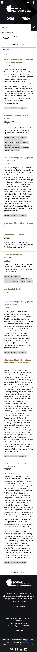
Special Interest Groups (14, 234)
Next (24, 44)
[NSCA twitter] (11, 650)
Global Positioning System (15, 254)
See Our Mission (18, 606)
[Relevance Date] (24, 37)
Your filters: (5, 50)
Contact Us (18, 631)
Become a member (10, 18)
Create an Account (26, 18)
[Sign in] (28, 3)
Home (2, 32)
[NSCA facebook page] (16, 650)
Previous (16, 44)
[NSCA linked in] (25, 650)
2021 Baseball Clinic (12, 289)
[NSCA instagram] (21, 650)
